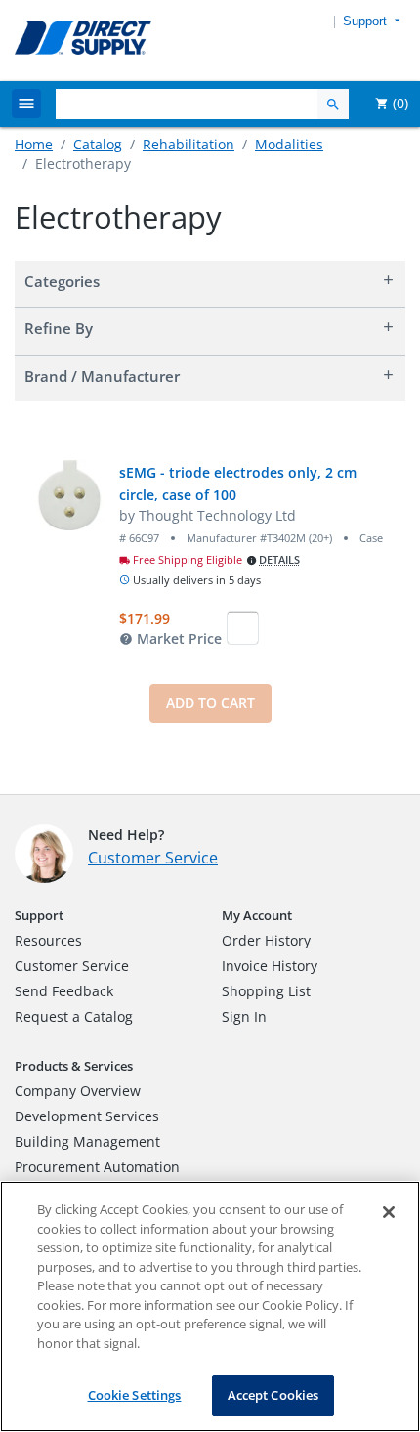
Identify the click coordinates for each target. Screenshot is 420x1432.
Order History (266, 940)
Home (34, 144)
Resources (48, 940)
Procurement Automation (97, 1167)
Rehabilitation (188, 144)
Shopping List (266, 991)
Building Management (87, 1141)
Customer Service (153, 857)
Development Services (87, 1116)
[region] (210, 1306)
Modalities (289, 144)
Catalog (97, 144)
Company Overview (78, 1090)
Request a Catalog (74, 1016)
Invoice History (269, 965)
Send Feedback (64, 991)
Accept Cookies (273, 1395)
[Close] (388, 1212)
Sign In (244, 1016)
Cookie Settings (135, 1395)
